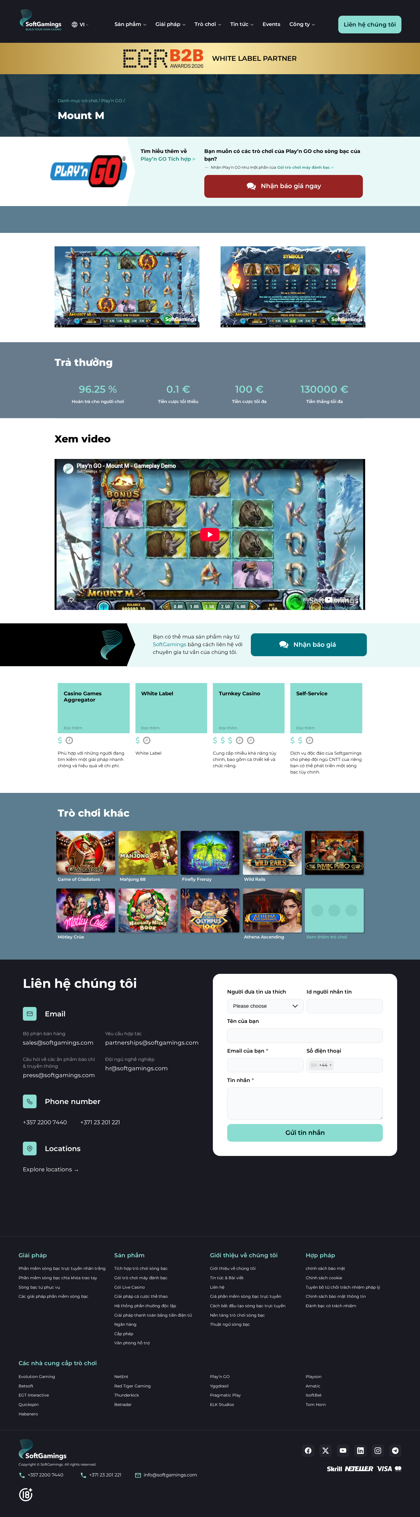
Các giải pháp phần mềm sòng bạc (53, 1296)
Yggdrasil (219, 1386)
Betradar (123, 1404)
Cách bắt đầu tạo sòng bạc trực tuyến (247, 1305)
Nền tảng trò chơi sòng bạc (237, 1315)
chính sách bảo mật (325, 1268)
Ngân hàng (125, 1324)
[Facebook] (308, 1451)
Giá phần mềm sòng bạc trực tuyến (245, 1296)
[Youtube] (343, 1451)
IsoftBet (314, 1395)
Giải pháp (167, 24)
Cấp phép (123, 1333)
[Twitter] (325, 1451)
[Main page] (43, 20)
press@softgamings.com (59, 1075)
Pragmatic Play (225, 1395)
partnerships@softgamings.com (152, 1042)
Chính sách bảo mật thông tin (336, 1296)
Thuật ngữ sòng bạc (230, 1324)
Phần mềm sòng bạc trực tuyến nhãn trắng (62, 1268)
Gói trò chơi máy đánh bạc (140, 1277)
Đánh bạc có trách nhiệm (331, 1305)
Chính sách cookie (324, 1277)
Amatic (313, 1386)
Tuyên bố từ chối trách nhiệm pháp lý (343, 1287)
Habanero (28, 1414)
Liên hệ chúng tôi (370, 24)
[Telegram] (395, 1451)
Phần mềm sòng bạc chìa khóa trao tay (58, 1277)
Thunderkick (126, 1395)
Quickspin (29, 1404)
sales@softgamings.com (58, 1042)
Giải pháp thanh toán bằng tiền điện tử (153, 1315)
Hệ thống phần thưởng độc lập (145, 1305)
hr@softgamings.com (136, 1068)
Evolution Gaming (37, 1376)
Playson (313, 1376)
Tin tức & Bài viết (227, 1277)
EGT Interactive (34, 1395)
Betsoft (26, 1386)
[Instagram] (378, 1451)
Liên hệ (217, 1287)
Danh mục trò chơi (77, 100)
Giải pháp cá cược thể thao (141, 1296)
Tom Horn (316, 1404)
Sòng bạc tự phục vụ (39, 1287)
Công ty (299, 24)
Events (271, 24)
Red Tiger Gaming (132, 1386)
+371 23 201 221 (100, 1122)
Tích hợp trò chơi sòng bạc (141, 1268)
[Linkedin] (360, 1451)
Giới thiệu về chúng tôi (233, 1268)
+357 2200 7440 (45, 1122)
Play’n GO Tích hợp (166, 159)
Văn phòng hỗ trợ (132, 1342)
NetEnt (121, 1376)
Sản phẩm (128, 24)
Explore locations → (51, 1169)
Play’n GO (111, 100)
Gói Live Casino (129, 1287)
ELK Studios (222, 1404)
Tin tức (239, 24)
